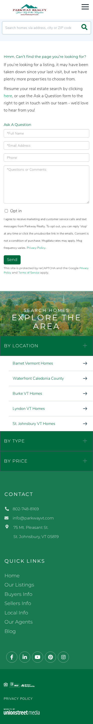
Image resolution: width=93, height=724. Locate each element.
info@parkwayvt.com (33, 518)
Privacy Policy (36, 248)
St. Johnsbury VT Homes (34, 423)
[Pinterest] (50, 657)
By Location (21, 346)
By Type (14, 441)
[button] (84, 28)
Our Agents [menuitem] (18, 622)
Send (12, 259)
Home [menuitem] (12, 576)
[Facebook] (11, 657)
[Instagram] (63, 657)
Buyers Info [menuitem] (18, 594)
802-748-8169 (26, 509)
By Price (16, 461)
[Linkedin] (24, 657)
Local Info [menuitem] (16, 613)
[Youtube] (37, 657)
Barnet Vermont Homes (33, 363)
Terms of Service (28, 273)
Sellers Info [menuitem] (17, 603)
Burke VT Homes (27, 393)
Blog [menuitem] (10, 631)
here (8, 96)
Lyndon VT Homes (29, 408)
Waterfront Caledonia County (38, 378)
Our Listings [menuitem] (19, 585)
